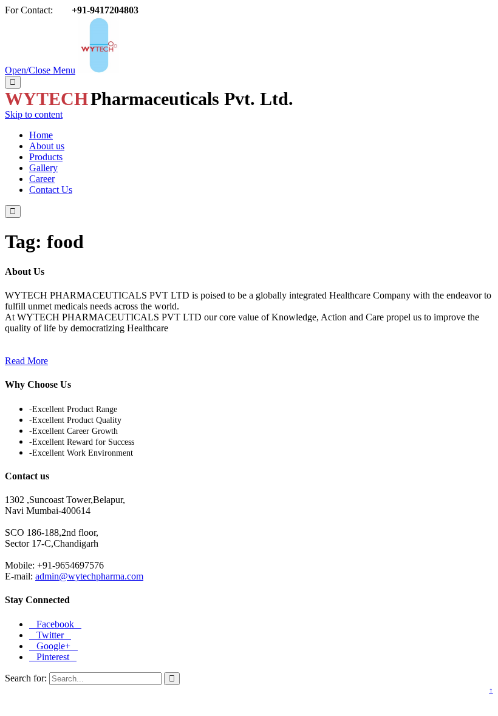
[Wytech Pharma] (98, 70)
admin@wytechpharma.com (89, 576)
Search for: (26, 678)
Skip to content (34, 114)
